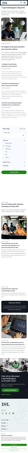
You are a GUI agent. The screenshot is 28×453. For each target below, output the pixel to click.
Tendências (8, 148)
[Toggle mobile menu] (25, 2)
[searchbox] (14, 135)
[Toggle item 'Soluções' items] (7, 428)
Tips (6, 151)
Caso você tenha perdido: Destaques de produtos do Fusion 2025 (12, 205)
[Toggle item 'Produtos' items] (7, 422)
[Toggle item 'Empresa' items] (7, 425)
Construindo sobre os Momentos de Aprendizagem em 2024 (9, 290)
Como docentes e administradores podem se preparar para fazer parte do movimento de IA (13, 343)
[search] (23, 135)
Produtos (3, 423)
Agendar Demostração (10, 390)
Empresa (3, 426)
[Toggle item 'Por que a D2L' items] (9, 419)
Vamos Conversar (5, 394)
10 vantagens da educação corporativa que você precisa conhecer (12, 48)
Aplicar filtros (14, 172)
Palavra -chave (7, 132)
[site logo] (4, 3)
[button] (4, 434)
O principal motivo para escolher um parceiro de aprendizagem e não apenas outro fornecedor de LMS (10, 245)
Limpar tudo (22, 128)
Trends (6, 157)
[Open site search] (21, 2)
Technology (8, 146)
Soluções (3, 429)
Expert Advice (8, 143)
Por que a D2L (4, 420)
